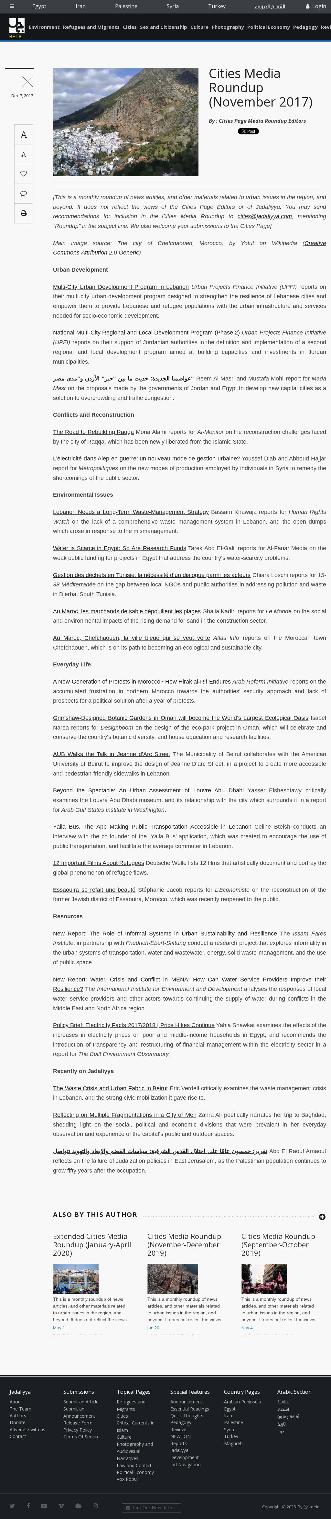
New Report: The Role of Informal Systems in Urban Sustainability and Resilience (165, 933)
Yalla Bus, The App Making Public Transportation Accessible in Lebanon (152, 826)
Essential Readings (189, 1409)
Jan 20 (153, 1328)
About (16, 1402)
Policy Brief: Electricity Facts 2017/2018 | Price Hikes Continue (134, 1025)
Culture (199, 27)
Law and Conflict (134, 1465)
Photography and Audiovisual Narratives (135, 1451)
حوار (280, 1431)
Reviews (178, 1429)
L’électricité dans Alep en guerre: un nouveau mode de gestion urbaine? (146, 458)
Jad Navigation (185, 1464)
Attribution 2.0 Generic (110, 252)
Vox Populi (128, 1479)
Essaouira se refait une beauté (94, 890)
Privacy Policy (77, 1430)
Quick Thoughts (186, 1415)
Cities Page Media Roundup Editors (262, 120)
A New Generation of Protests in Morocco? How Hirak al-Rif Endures (142, 681)
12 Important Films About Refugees (98, 863)
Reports (178, 1443)
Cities (130, 27)
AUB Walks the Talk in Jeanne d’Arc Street (111, 754)
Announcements (187, 1402)
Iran (81, 6)
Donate (18, 1422)
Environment (44, 27)
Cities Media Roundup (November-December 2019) (184, 1244)
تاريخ (281, 1424)
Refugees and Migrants (91, 27)
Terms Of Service (81, 1437)
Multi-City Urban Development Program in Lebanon (121, 287)
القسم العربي (270, 7)
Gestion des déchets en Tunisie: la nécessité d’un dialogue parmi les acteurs (152, 575)
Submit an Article (81, 1402)
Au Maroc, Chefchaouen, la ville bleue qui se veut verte (131, 638)
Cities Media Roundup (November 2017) (261, 87)
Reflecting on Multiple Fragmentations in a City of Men (125, 1115)
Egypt (39, 6)
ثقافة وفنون (288, 1417)
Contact (18, 1436)
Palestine (126, 6)
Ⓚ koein (312, 1507)
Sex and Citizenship (163, 27)
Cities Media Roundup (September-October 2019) (278, 1244)
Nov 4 (246, 1328)
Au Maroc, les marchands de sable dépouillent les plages (127, 611)
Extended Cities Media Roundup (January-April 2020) (92, 1244)
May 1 (59, 1328)
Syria (173, 6)
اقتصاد (283, 1409)
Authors (18, 1415)
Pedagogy (305, 27)
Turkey (217, 6)
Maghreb (233, 1443)
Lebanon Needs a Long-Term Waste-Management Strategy (131, 512)
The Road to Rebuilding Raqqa (93, 432)
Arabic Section (294, 1391)
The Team (20, 1409)
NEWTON (180, 1436)
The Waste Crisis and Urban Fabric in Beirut (110, 1088)
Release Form (77, 1423)
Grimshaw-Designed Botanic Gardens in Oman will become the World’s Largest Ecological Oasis (180, 718)
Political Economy (268, 27)
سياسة (284, 1402)
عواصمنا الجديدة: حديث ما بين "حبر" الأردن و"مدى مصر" (123, 378)
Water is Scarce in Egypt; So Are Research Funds (119, 548)
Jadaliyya (17, 25)
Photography (228, 27)
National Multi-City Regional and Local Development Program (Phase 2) (146, 332)
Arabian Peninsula (242, 1402)
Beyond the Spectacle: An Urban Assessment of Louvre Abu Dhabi (148, 790)
